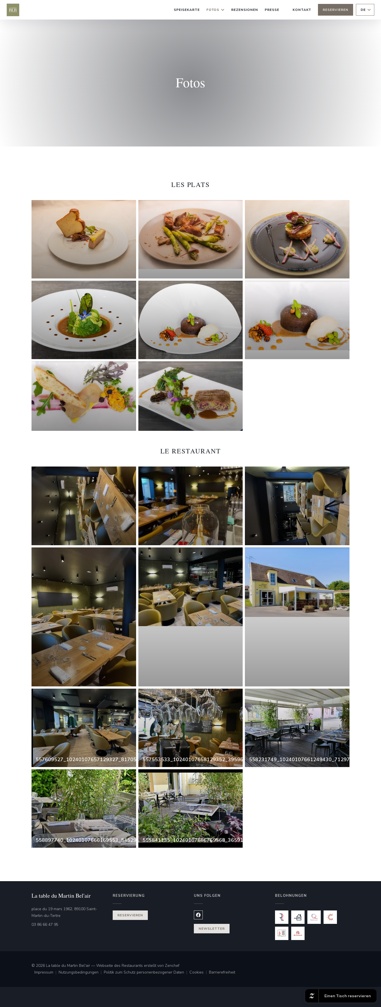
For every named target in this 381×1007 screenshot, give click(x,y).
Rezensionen (244, 10)
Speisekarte (187, 10)
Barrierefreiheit (222, 973)
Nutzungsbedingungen (81, 973)
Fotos (213, 10)
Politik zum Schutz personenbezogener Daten (146, 973)
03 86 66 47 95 (45, 924)
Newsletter (212, 928)
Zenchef (172, 965)
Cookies (199, 973)
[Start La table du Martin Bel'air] (13, 10)
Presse (272, 10)
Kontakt (302, 10)
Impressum (46, 973)
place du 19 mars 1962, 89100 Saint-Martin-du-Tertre (69, 912)
